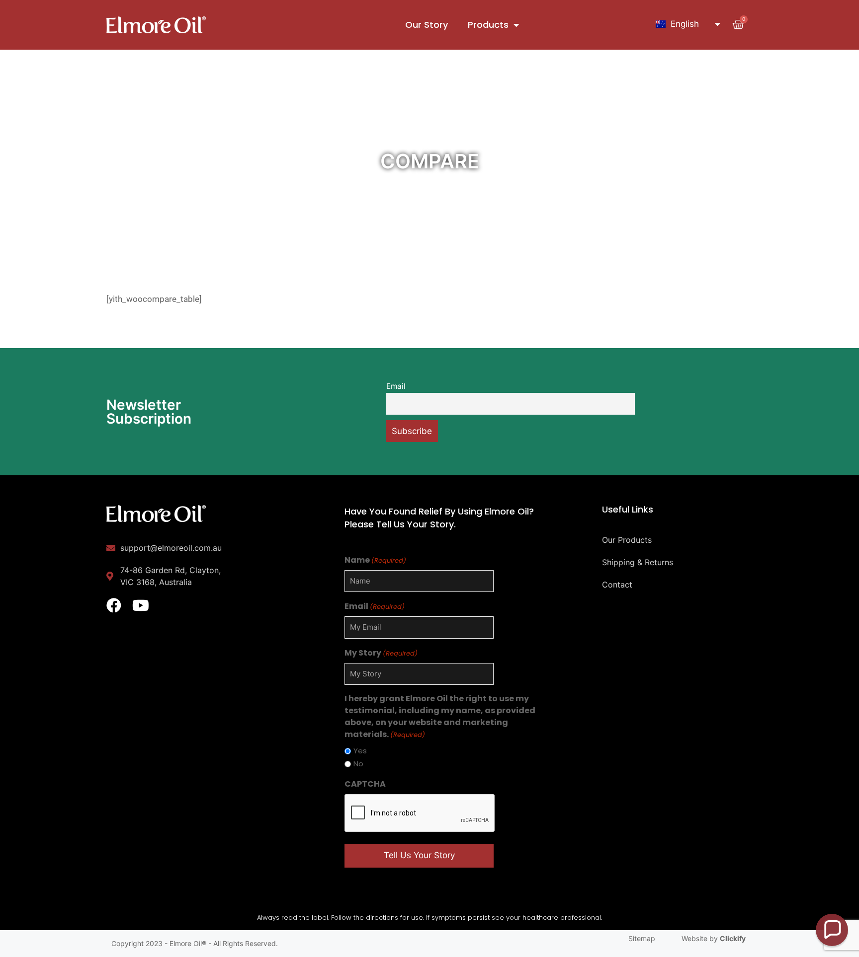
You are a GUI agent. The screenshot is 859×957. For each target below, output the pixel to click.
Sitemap (641, 938)
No (358, 763)
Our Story (426, 24)
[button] (832, 930)
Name (375, 560)
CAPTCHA (365, 784)
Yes (360, 750)
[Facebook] (113, 605)
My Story (381, 653)
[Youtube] (140, 605)
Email (396, 386)
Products (488, 24)
